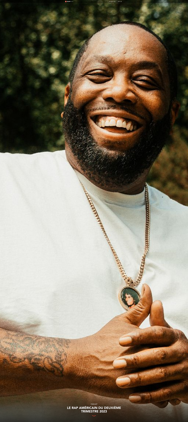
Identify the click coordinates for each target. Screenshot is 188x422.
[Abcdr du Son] (69, 2)
